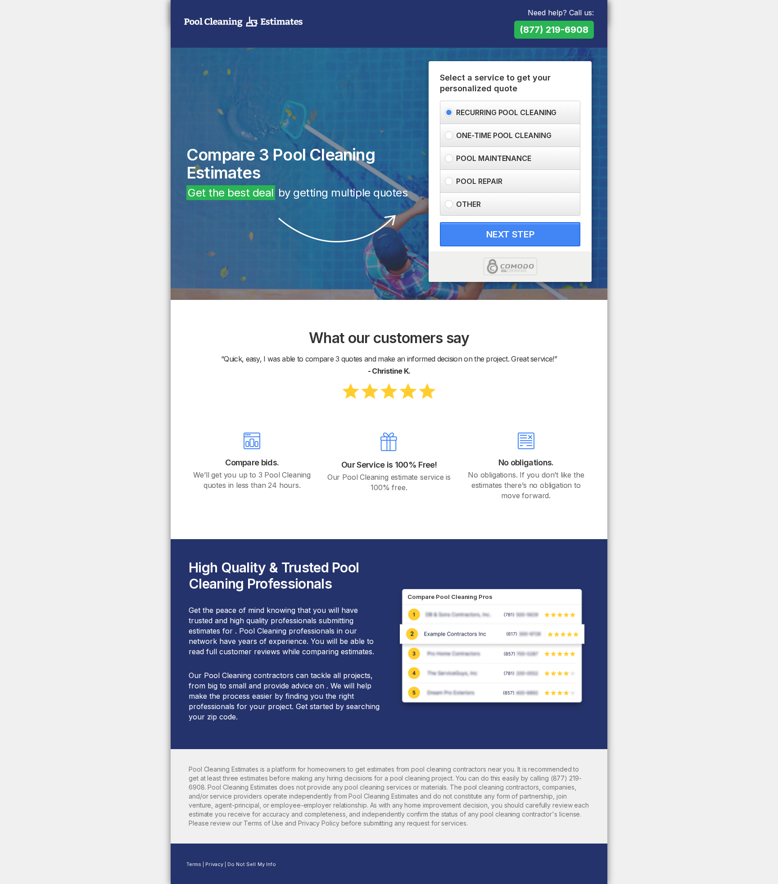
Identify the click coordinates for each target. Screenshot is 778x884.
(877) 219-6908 (554, 29)
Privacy (214, 864)
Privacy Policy (318, 823)
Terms (193, 864)
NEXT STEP (510, 234)
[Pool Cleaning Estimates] (243, 22)
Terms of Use (263, 823)
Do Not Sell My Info (251, 864)
